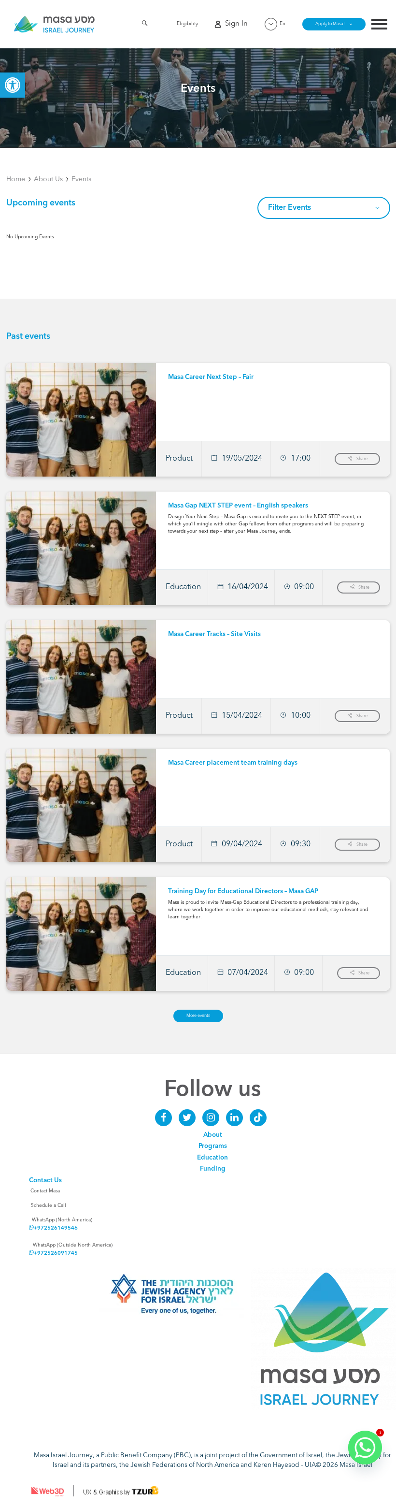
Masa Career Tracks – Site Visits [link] (214, 634)
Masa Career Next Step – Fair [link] (211, 377)
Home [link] (15, 179)
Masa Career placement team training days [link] (232, 763)
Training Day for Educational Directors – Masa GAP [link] (243, 891)
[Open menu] (379, 25)
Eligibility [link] (187, 23)
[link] (12, 85)
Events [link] (81, 179)
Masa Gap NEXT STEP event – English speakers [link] (238, 506)
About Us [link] (48, 179)
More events (198, 1016)
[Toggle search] (144, 24)
